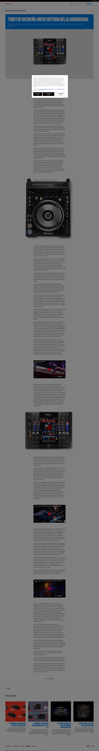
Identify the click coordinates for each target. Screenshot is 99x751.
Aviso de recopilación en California (46, 89)
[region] (50, 86)
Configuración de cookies (60, 94)
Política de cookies (61, 89)
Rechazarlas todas (37, 94)
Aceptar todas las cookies (48, 94)
